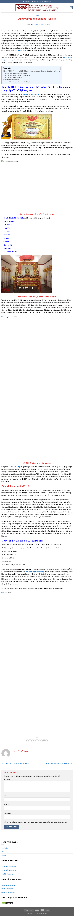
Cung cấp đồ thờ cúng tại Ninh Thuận (57, 764)
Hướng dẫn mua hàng (8, 866)
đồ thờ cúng (22, 50)
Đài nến (6, 242)
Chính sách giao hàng (8, 885)
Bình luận (7, 779)
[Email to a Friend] (37, 740)
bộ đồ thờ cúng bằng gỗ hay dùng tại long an (17, 75)
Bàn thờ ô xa (7, 225)
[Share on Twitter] (33, 740)
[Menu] (2, 7)
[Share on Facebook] (30, 740)
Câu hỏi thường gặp (7, 874)
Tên (6, 796)
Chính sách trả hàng (7, 889)
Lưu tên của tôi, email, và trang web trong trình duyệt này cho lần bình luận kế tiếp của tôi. (37, 822)
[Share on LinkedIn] (44, 740)
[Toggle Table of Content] (58, 68)
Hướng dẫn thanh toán (8, 870)
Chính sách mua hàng (8, 892)
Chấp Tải (6, 228)
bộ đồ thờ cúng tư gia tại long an (14, 77)
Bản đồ (3, 855)
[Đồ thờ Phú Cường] (37, 7)
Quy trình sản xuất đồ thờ (11, 80)
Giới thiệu (4, 848)
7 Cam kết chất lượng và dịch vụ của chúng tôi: (18, 82)
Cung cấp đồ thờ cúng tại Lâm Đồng (17, 764)
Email (6, 804)
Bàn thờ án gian (8, 221)
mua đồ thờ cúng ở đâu (31, 94)
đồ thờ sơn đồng (14, 467)
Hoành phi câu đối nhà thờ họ (13, 218)
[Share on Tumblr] (47, 740)
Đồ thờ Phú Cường (44, 24)
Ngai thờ (6, 238)
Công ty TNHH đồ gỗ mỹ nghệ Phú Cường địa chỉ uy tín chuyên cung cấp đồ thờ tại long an (31, 71)
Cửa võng (6, 231)
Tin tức (37, 15)
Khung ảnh (7, 248)
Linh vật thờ (7, 245)
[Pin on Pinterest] (40, 740)
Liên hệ (3, 852)
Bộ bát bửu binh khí (10, 252)
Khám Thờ (7, 235)
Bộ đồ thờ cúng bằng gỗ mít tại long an (16, 73)
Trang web (7, 813)
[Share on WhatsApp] (26, 740)
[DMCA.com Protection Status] (7, 903)
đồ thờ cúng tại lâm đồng (35, 572)
